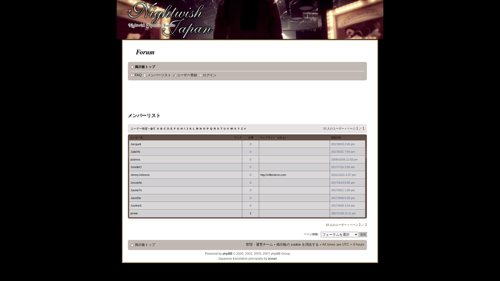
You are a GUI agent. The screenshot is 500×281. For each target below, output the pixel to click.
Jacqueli (135, 144)
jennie (134, 213)
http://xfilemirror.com (273, 174)
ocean (272, 258)
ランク (238, 137)
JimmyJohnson (140, 174)
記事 (251, 137)
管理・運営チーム (259, 244)
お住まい (282, 137)
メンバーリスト (159, 75)
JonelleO (136, 167)
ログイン (209, 75)
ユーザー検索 (139, 128)
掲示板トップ (145, 67)
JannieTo (136, 190)
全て (152, 128)
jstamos (135, 159)
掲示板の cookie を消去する (297, 244)
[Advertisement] (222, 97)
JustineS (135, 205)
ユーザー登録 (187, 75)
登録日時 (336, 137)
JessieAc (136, 182)
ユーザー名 (136, 137)
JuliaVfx (135, 151)
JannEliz (135, 198)
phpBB (227, 253)
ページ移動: (311, 234)
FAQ (138, 75)
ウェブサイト (268, 137)
